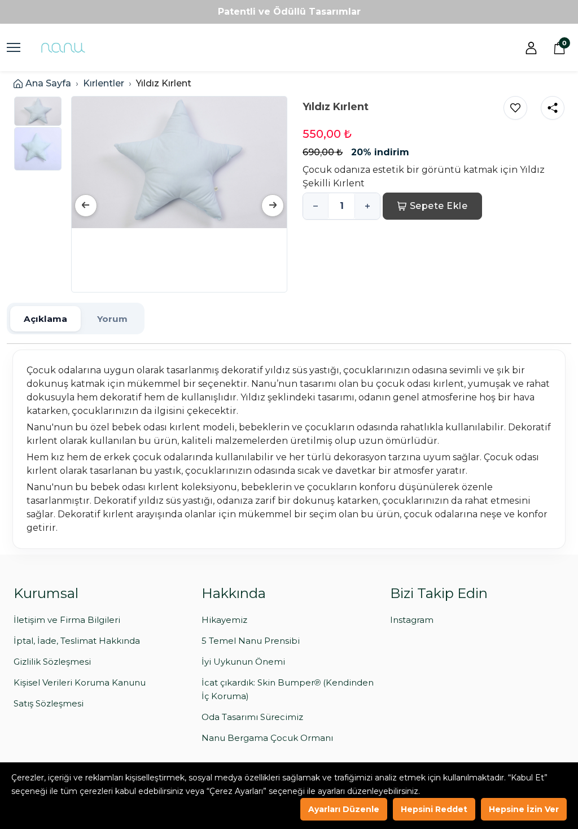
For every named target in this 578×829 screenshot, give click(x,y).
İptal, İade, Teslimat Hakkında (77, 640)
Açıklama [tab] (45, 318)
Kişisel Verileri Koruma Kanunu (80, 682)
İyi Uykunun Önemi (243, 661)
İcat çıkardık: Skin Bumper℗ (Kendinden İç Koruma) (288, 689)
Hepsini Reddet (434, 809)
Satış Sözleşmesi (49, 703)
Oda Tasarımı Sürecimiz (252, 717)
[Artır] (367, 206)
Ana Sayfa (48, 83)
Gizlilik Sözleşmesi (52, 661)
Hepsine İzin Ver (524, 809)
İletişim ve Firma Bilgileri (67, 619)
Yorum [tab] (112, 318)
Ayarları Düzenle (343, 809)
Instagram (412, 619)
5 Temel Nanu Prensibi (251, 640)
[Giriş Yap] (531, 47)
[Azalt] (315, 206)
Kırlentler (103, 83)
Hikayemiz (224, 619)
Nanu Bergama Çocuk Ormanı (267, 737)
